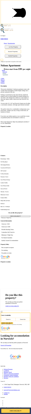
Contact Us (6, 392)
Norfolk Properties (12, 56)
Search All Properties (6, 345)
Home (5, 43)
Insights (6, 394)
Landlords (6, 370)
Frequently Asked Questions (11, 375)
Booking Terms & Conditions (11, 376)
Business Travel (8, 372)
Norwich (5, 72)
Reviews (6, 378)
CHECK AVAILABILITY (15, 216)
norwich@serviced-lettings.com (12, 390)
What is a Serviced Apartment (11, 373)
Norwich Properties (13, 51)
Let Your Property (13, 47)
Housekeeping (11, 43)
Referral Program (8, 369)
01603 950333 (4, 39)
